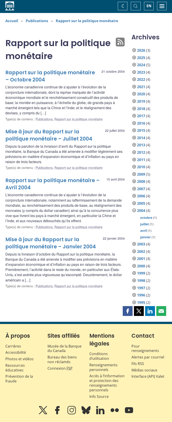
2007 (141, 188)
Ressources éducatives (15, 368)
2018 (141, 108)
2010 (141, 166)
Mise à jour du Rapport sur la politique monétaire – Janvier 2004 (50, 243)
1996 (141, 295)
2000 (141, 266)
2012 (141, 152)
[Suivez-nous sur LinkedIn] (101, 413)
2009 (141, 174)
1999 (141, 273)
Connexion (60, 368)
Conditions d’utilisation (99, 356)
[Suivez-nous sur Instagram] (72, 413)
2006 (141, 196)
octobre (146, 217)
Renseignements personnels (103, 367)
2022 (141, 79)
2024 (141, 64)
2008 (141, 181)
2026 (141, 50)
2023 (141, 72)
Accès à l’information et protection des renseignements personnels (107, 382)
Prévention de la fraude (19, 379)
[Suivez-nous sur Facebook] (58, 413)
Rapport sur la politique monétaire (87, 20)
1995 (141, 302)
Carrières (13, 346)
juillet (144, 224)
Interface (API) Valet (147, 376)
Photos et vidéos (19, 358)
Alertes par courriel (147, 357)
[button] (128, 311)
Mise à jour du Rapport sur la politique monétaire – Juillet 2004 (48, 135)
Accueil (11, 20)
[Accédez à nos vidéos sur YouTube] (129, 413)
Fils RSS (137, 363)
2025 (141, 57)
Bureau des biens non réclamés (62, 359)
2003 (141, 244)
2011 (141, 159)
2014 (141, 137)
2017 (141, 115)
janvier (145, 237)
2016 (141, 123)
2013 (141, 145)
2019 (141, 101)
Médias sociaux (144, 370)
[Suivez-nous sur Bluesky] (86, 413)
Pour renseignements (145, 348)
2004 (141, 210)
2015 (141, 130)
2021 (141, 86)
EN (148, 5)
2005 (141, 203)
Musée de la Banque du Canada (64, 348)
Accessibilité (15, 352)
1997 (141, 288)
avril (143, 230)
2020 (141, 94)
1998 (141, 280)
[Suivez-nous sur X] (43, 413)
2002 (141, 251)
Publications (37, 20)
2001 (141, 258)
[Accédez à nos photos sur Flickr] (115, 413)
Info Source (99, 396)
